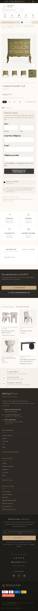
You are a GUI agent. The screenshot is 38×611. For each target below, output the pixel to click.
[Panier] (19, 16)
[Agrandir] (33, 65)
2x (4, 102)
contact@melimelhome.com (20, 292)
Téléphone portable (11, 155)
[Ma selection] (11, 16)
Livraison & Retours (7, 494)
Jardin (3, 475)
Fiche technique (29, 249)
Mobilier (4, 463)
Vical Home (18, 26)
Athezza (4, 438)
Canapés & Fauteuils (7, 466)
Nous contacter (6, 491)
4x (15, 102)
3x (9, 102)
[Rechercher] (22, 10)
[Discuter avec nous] (33, 16)
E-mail (7, 145)
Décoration (5, 469)
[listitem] (6, 73)
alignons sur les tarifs (14, 189)
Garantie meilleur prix (8, 500)
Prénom (6, 131)
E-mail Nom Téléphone (12, 136)
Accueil (3, 26)
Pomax (4, 447)
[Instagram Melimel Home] (19, 576)
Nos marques (10, 26)
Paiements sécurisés (7, 503)
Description (11, 249)
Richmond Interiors (7, 435)
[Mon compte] (25, 16)
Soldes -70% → (8, 480)
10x (20, 102)
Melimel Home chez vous (9, 509)
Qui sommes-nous (7, 506)
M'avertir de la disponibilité (19, 171)
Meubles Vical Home (28, 26)
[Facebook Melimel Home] (14, 576)
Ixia (3, 444)
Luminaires (5, 472)
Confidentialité (18, 608)
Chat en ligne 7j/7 (13, 415)
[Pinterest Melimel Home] (24, 576)
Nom (6, 124)
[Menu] (4, 16)
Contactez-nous (26, 188)
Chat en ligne (20, 288)
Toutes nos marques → (11, 452)
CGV (3, 608)
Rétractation (5, 497)
